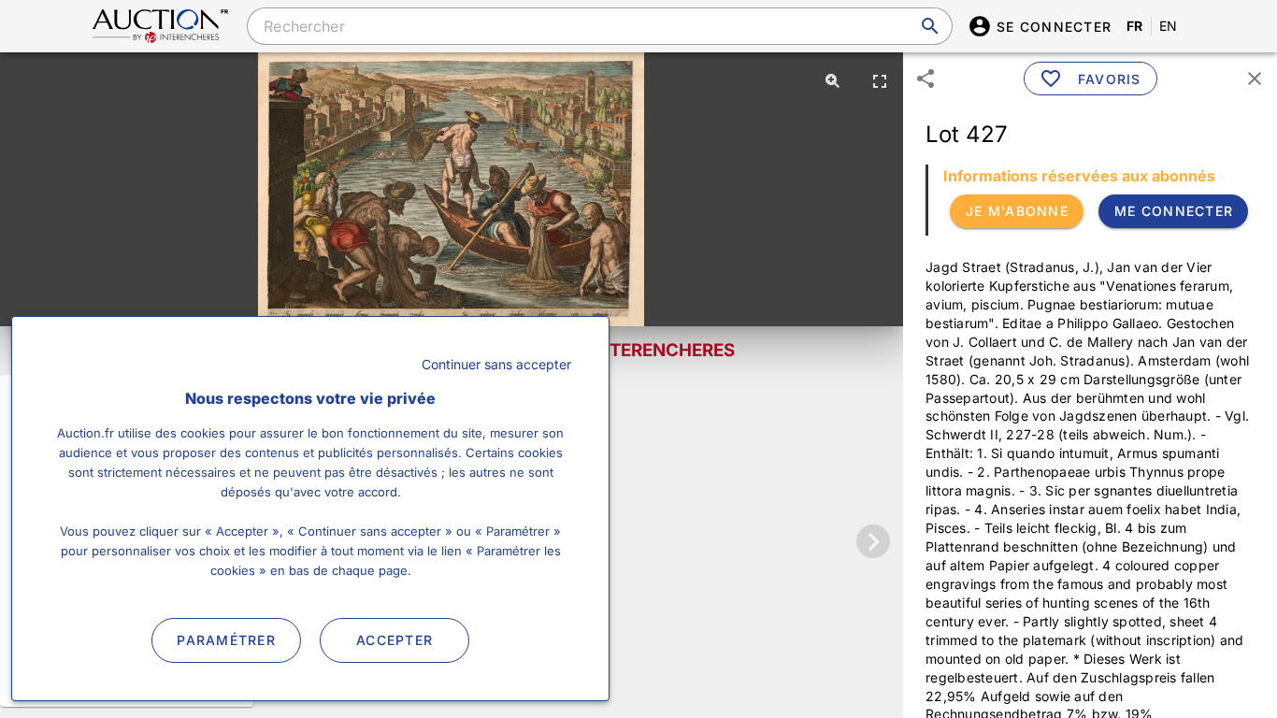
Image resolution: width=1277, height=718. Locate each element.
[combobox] (599, 26)
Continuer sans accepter (496, 364)
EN (1168, 26)
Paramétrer (226, 640)
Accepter (394, 640)
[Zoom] (833, 80)
